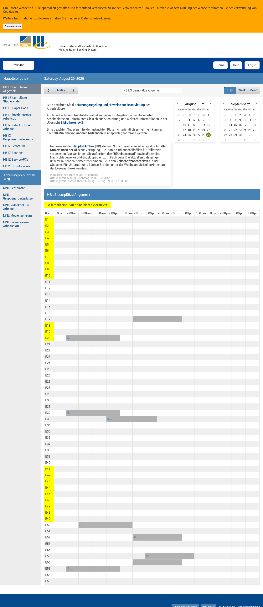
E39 (47, 456)
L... (135, 562)
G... (69, 338)
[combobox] (152, 90)
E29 (47, 394)
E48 (47, 512)
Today (61, 90)
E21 (47, 344)
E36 (47, 437)
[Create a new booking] (60, 219)
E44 (47, 487)
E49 (47, 519)
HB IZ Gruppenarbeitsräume (18, 137)
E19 (47, 332)
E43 (47, 481)
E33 (47, 419)
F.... (69, 412)
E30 (47, 400)
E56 (47, 562)
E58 (47, 575)
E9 (47, 269)
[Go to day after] (73, 90)
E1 (47, 219)
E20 (47, 338)
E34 (47, 425)
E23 (47, 357)
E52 (47, 537)
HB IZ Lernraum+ (15, 146)
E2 (47, 226)
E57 (47, 568)
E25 (47, 369)
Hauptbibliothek (83, 146)
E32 (47, 413)
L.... (81, 525)
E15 (47, 307)
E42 (47, 475)
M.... (136, 537)
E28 (47, 388)
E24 (47, 363)
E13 (47, 294)
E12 (47, 288)
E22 (47, 350)
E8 (47, 263)
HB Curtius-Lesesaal (17, 166)
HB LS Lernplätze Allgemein (15, 89)
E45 (47, 494)
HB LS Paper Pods (15, 108)
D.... (135, 319)
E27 (47, 381)
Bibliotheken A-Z (72, 122)
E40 (47, 462)
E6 (47, 250)
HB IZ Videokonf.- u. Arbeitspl (17, 127)
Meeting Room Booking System (77, 49)
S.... (69, 568)
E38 (47, 450)
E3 (47, 232)
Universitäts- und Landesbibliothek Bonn (83, 46)
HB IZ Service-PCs (15, 159)
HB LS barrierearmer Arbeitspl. (17, 116)
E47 (47, 506)
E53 (47, 544)
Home (220, 65)
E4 (47, 238)
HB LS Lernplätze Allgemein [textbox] (142, 90)
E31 (47, 406)
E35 (47, 431)
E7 (47, 257)
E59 (47, 581)
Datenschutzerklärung (96, 18)
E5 (47, 244)
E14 (47, 300)
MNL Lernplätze (14, 188)
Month (254, 90)
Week (242, 90)
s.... (109, 419)
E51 (47, 531)
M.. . (149, 556)
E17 (47, 319)
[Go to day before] (48, 90)
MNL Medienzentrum (17, 215)
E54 (47, 550)
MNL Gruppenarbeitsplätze (18, 196)
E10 (47, 276)
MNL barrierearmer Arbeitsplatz (16, 224)
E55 (47, 556)
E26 (47, 375)
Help (236, 65)
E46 (47, 500)
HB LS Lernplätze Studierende (15, 99)
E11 (47, 282)
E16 (47, 313)
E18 (47, 325)
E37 (47, 444)
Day (230, 90)
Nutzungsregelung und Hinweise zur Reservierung (111, 105)
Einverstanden (13, 26)
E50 (47, 525)
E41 (47, 469)
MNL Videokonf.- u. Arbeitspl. (16, 207)
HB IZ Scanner (13, 153)
